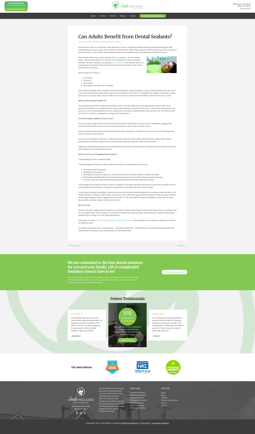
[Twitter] (84, 413)
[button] (153, 16)
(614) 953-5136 (100, 220)
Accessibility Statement (160, 423)
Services (103, 16)
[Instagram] (81, 413)
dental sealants (117, 62)
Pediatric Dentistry (137, 403)
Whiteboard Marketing (130, 423)
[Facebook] (77, 413)
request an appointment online (120, 220)
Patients (113, 16)
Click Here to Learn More (16, 9)
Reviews (123, 16)
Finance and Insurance (169, 400)
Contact (133, 16)
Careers (164, 403)
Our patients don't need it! (16, 4)
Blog (163, 395)
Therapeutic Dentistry (138, 400)
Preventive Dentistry (137, 393)
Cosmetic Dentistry (137, 398)
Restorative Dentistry (138, 395)
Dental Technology (100, 42)
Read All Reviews (128, 340)
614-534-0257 (245, 9)
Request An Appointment (174, 272)
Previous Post (74, 245)
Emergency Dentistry (138, 408)
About (93, 16)
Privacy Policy (145, 423)
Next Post (182, 245)
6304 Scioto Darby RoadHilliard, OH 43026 (242, 5)
